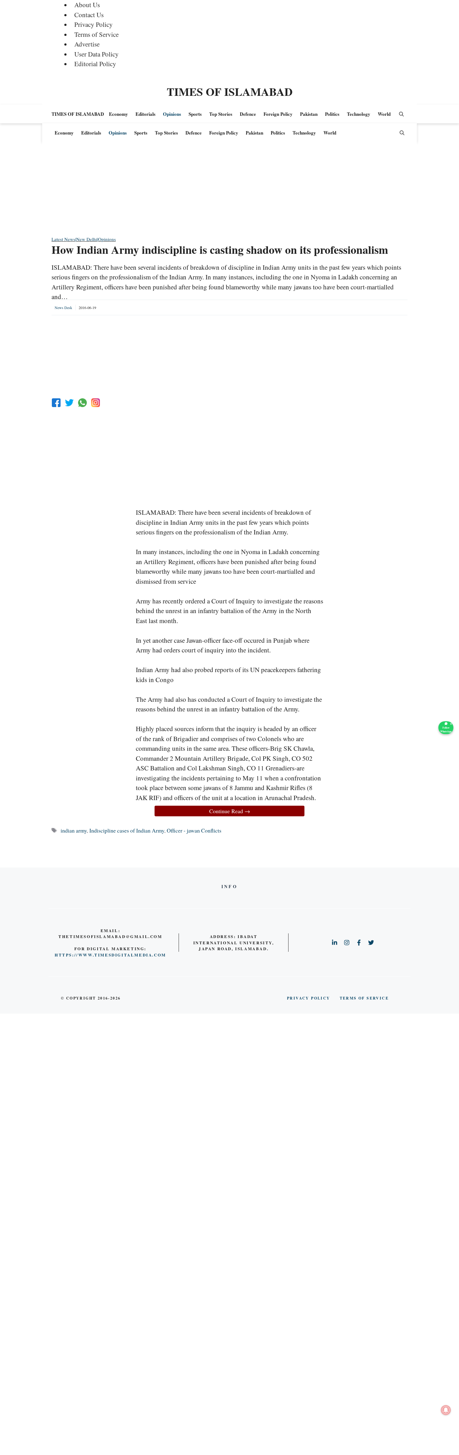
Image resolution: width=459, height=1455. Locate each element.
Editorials (145, 114)
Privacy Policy (93, 24)
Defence (248, 114)
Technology (358, 114)
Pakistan (309, 114)
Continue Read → (229, 811)
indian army (74, 830)
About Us (87, 4)
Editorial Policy (95, 63)
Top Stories (220, 114)
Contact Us (89, 14)
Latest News (63, 239)
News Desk (63, 307)
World (384, 114)
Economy (118, 114)
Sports (195, 114)
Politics (332, 114)
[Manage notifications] (446, 1410)
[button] (401, 114)
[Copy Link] (95, 402)
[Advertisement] (229, 192)
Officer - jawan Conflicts (194, 830)
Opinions (172, 114)
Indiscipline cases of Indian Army (126, 830)
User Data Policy (96, 54)
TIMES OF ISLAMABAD (230, 91)
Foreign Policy (278, 114)
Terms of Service (96, 34)
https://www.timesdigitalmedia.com (110, 955)
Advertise (87, 44)
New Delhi (86, 239)
